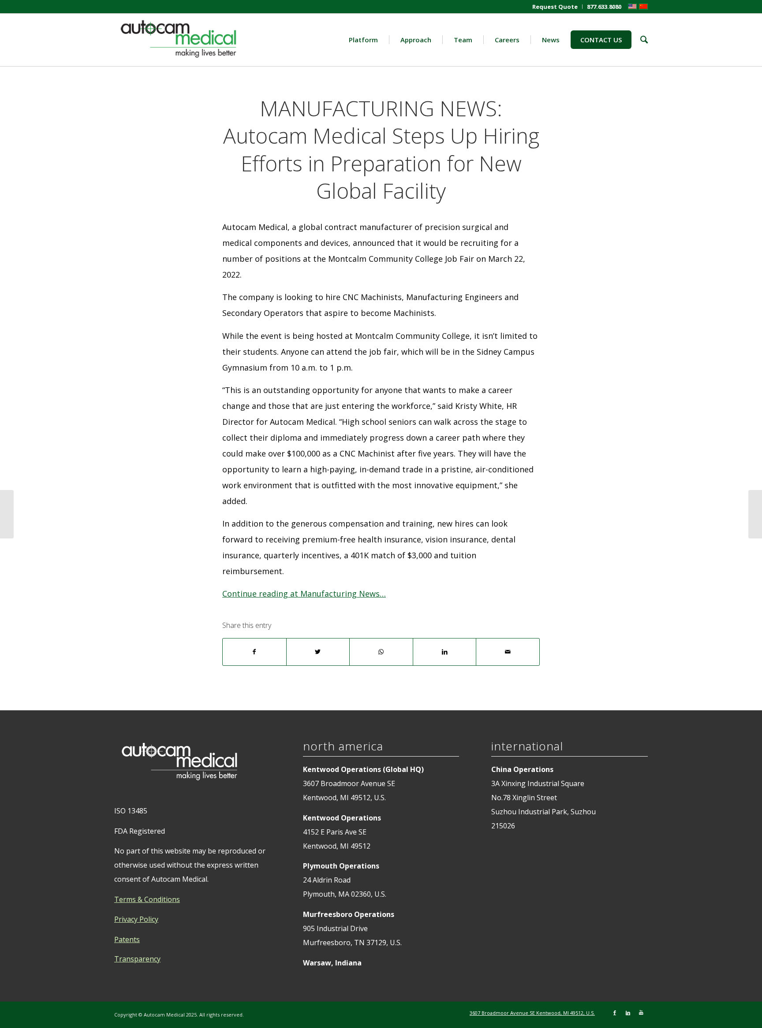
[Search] (639, 39)
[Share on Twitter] (318, 651)
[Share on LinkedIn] (444, 651)
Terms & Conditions (147, 899)
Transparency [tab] (137, 959)
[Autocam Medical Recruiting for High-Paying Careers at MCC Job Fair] (7, 514)
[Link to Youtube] (641, 1012)
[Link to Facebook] (614, 1012)
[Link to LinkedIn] (628, 1012)
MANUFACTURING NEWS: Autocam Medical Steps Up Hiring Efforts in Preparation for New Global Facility (381, 149)
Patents (127, 939)
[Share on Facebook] (254, 651)
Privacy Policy (136, 919)
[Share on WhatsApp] (381, 651)
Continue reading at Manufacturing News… (304, 593)
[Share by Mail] (507, 651)
